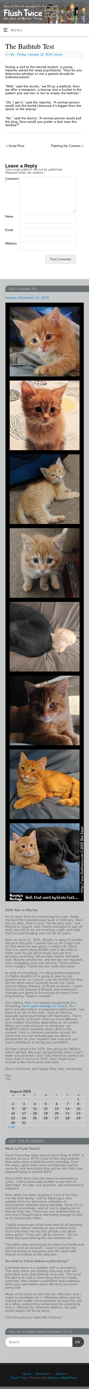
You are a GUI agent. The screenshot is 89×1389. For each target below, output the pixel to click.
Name (8, 216)
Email (8, 230)
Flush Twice (19, 1378)
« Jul (11, 1127)
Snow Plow (15, 146)
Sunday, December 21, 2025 (27, 298)
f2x (12, 54)
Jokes (58, 54)
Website (8, 243)
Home (27, 1374)
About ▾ (61, 1374)
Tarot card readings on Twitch (44, 1006)
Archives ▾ (43, 1374)
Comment (8, 180)
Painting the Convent (67, 146)
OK (76, 1342)
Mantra (52, 1378)
